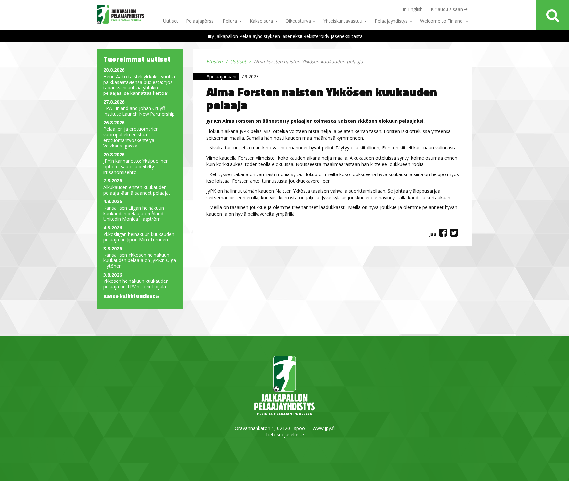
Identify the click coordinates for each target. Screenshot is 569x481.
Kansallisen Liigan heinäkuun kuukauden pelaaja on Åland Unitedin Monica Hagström (133, 213)
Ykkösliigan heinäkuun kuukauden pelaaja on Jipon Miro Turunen (138, 237)
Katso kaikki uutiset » (131, 296)
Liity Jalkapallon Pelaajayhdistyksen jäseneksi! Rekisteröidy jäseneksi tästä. (284, 36)
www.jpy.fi (324, 428)
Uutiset (170, 21)
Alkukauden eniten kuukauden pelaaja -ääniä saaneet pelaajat (136, 190)
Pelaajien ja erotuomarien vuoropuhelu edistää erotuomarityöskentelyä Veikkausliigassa (131, 137)
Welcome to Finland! (442, 21)
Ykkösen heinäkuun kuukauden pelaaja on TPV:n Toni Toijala (136, 284)
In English (413, 9)
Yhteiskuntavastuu (343, 21)
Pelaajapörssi (200, 21)
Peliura (230, 21)
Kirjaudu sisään (447, 9)
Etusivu (214, 61)
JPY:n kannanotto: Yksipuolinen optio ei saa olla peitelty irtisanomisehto (136, 166)
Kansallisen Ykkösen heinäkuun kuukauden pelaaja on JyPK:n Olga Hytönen (139, 261)
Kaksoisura (262, 21)
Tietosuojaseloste (284, 434)
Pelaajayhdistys (392, 21)
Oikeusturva (298, 21)
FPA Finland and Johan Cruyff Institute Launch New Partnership (139, 111)
